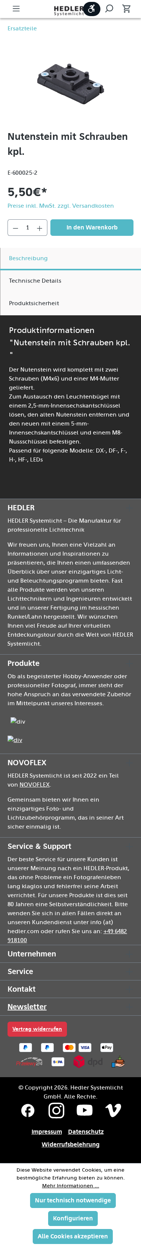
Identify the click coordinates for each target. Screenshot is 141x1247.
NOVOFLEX (35, 784)
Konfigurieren (73, 1218)
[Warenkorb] (124, 9)
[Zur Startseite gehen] (70, 10)
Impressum (47, 1131)
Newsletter (27, 1006)
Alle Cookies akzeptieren (73, 1236)
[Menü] (16, 9)
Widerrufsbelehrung (71, 1144)
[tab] (70, 259)
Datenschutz (86, 1131)
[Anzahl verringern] (15, 227)
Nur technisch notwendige (73, 1200)
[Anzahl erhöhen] (40, 227)
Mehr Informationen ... (70, 1186)
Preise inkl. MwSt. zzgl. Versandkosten (61, 205)
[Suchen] (109, 9)
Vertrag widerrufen (37, 1029)
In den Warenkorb (92, 227)
